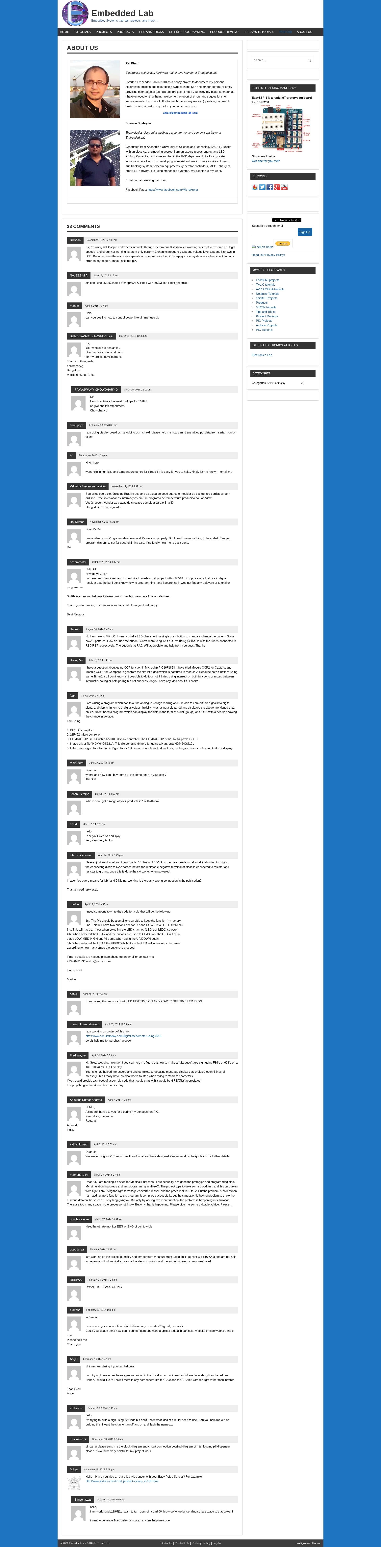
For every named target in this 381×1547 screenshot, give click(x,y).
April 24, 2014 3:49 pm (110, 855)
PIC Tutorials (264, 329)
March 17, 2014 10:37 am (108, 1219)
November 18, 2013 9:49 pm (99, 1469)
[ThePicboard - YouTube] (284, 189)
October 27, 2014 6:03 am (111, 1499)
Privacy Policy (201, 1543)
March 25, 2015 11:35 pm (133, 336)
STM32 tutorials (266, 307)
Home (64, 31)
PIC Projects (264, 320)
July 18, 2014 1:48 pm (100, 660)
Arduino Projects (266, 325)
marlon (74, 904)
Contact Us (182, 1543)
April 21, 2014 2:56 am (95, 994)
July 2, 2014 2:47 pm (92, 695)
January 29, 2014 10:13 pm (102, 1408)
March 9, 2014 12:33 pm (103, 1249)
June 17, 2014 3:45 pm (101, 763)
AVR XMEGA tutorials (270, 289)
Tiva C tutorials (265, 284)
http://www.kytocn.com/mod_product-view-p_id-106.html (122, 1481)
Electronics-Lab (262, 355)
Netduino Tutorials (267, 293)
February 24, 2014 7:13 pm (102, 1279)
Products (125, 31)
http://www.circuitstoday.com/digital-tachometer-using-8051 (124, 1036)
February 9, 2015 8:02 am (103, 425)
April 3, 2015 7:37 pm (96, 305)
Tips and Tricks (151, 31)
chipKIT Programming (187, 31)
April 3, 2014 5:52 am (104, 1144)
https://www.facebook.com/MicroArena (173, 189)
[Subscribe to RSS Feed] (255, 189)
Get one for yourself (266, 161)
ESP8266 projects (267, 280)
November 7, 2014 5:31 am (104, 521)
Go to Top (167, 1543)
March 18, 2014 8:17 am (107, 1174)
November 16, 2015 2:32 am (102, 240)
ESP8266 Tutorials (259, 31)
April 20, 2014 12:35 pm (118, 1024)
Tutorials (82, 31)
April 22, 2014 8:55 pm (97, 904)
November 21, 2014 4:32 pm (127, 486)
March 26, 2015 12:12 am (137, 389)
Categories (259, 383)
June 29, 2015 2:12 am (105, 275)
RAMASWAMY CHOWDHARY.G (91, 336)
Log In (217, 1543)
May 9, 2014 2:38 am (94, 824)
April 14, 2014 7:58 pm (103, 1055)
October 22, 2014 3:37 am (106, 562)
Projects (104, 31)
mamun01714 (79, 1174)
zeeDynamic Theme (307, 1543)
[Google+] (277, 189)
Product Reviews (225, 31)
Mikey (74, 1469)
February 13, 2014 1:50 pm (100, 1310)
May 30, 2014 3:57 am (107, 794)
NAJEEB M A (79, 275)
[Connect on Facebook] (270, 189)
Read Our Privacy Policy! (268, 254)
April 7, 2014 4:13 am (119, 1099)
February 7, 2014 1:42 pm (97, 1359)
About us (304, 31)
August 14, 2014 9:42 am (99, 629)
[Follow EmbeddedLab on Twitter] (262, 189)
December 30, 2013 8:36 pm (107, 1439)
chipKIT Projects (266, 298)
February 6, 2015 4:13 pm (93, 455)
